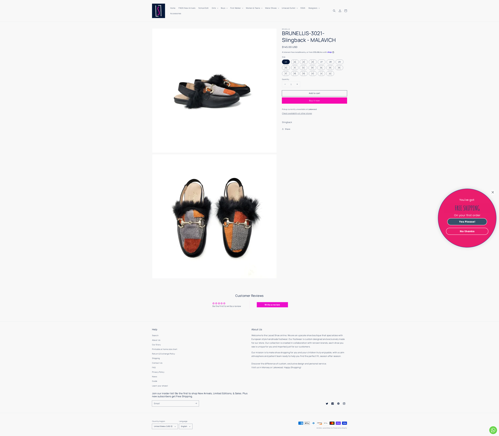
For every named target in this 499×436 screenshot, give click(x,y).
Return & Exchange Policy (163, 353)
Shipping (156, 358)
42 (330, 73)
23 (286, 61)
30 (286, 67)
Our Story (156, 344)
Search (155, 335)
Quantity (285, 79)
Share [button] (287, 129)
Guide (154, 381)
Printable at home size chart (164, 349)
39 (303, 73)
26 (312, 61)
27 (321, 61)
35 (330, 67)
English (184, 426)
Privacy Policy (158, 372)
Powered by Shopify (340, 428)
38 (295, 73)
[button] (334, 11)
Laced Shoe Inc (328, 428)
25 (304, 61)
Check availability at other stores (297, 113)
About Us (156, 340)
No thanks (467, 231)
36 (339, 67)
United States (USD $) (163, 426)
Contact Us (157, 363)
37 (286, 73)
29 (339, 61)
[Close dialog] (492, 192)
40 (312, 73)
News (154, 376)
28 (330, 61)
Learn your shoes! (160, 385)
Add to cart (314, 93)
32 (303, 67)
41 (321, 73)
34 (321, 67)
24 (295, 61)
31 (295, 67)
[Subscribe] (196, 403)
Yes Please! (467, 222)
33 (312, 67)
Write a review (272, 304)
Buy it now (314, 100)
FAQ (154, 367)
